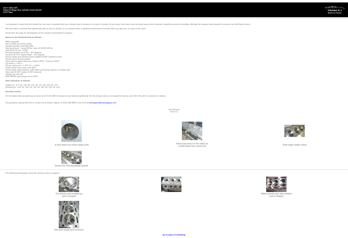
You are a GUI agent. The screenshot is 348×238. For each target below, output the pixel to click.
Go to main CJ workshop (174, 235)
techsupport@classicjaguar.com (102, 103)
